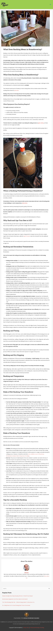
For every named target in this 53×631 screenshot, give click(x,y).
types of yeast (27, 236)
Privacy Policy (26, 627)
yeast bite (16, 90)
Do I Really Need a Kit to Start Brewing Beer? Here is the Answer (16, 605)
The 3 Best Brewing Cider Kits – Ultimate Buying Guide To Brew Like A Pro (18, 602)
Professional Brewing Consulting (37, 627)
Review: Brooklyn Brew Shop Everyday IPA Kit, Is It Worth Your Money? (17, 596)
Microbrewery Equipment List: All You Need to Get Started (14, 599)
